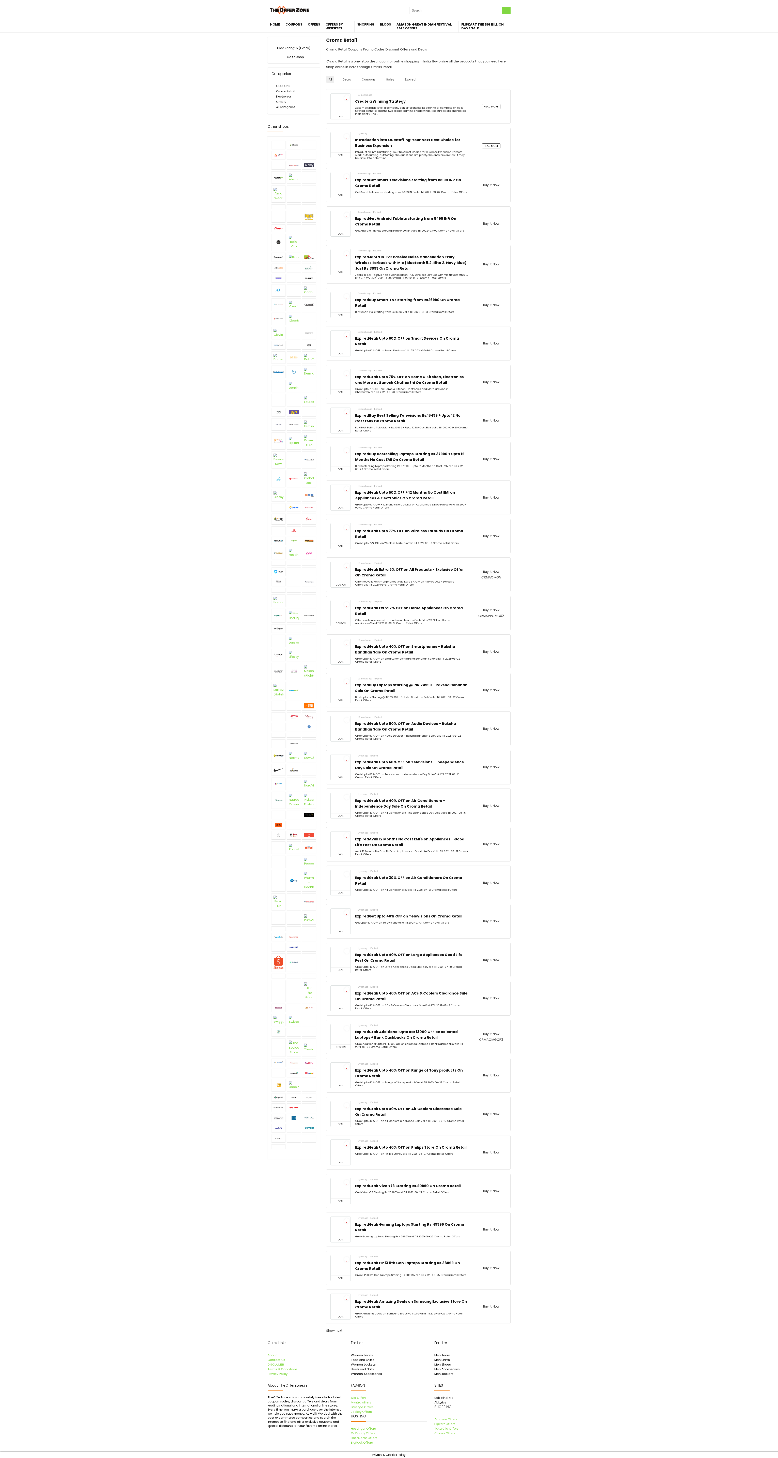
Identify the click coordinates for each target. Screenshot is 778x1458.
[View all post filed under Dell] (294, 372)
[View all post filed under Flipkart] (294, 440)
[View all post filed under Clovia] (278, 333)
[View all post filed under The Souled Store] (294, 1047)
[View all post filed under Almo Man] (309, 177)
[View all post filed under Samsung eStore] (294, 947)
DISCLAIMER (276, 1364)
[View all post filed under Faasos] (294, 412)
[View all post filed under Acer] (309, 145)
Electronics (284, 96)
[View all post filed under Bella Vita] (294, 242)
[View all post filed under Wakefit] (278, 1128)
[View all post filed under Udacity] (294, 1085)
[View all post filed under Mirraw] (309, 716)
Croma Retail (285, 91)
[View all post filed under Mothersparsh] (294, 735)
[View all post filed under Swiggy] (278, 1020)
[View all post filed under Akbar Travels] (294, 165)
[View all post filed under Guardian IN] (309, 507)
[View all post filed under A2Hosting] (294, 145)
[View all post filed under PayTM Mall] (309, 847)
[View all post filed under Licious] (278, 655)
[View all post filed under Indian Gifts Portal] (278, 563)
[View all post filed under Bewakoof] (278, 257)
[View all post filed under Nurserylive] (278, 800)
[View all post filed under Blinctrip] (278, 278)
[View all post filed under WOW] (294, 1128)
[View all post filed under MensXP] (278, 716)
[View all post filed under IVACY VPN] (278, 572)
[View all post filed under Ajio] (278, 165)
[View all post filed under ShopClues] (309, 947)
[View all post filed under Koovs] (309, 615)
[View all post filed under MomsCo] (309, 727)
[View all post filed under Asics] (309, 206)
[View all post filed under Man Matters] (309, 690)
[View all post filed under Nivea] (309, 770)
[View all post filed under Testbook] (294, 1032)
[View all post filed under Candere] (278, 304)
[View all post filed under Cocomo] (294, 333)
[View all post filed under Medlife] (309, 705)
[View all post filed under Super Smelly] (309, 1008)
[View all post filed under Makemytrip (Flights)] (309, 671)
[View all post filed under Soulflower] (278, 991)
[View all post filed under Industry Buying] (294, 563)
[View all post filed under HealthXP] (278, 541)
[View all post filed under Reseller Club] (278, 937)
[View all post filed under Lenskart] (294, 641)
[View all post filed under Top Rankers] (278, 1063)
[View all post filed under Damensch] (278, 357)
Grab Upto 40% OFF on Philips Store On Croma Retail (411, 1147)
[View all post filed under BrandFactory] (294, 290)
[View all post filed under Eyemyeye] (278, 412)
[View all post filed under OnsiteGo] (309, 815)
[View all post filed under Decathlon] (278, 372)
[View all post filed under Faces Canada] (294, 424)
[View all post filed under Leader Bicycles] (309, 628)
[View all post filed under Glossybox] (278, 495)
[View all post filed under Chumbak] (309, 304)
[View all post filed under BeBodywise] (309, 228)
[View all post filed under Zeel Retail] (309, 1138)
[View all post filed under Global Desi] (309, 478)
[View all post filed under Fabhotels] (278, 424)
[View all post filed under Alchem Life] (278, 177)
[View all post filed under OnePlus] (278, 815)
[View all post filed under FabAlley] (309, 412)
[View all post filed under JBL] (309, 572)
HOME (275, 24)
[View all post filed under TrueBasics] (294, 1073)
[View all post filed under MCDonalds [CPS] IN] (294, 705)
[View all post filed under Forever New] (278, 459)
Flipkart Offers (444, 1424)
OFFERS (314, 24)
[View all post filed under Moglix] (294, 727)
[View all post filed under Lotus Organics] (294, 671)
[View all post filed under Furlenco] (309, 459)
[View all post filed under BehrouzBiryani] (278, 242)
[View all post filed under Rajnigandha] (278, 928)
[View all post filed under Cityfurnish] (278, 319)
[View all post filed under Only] (294, 815)
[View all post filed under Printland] (309, 901)
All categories (285, 107)
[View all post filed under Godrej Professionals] (294, 495)
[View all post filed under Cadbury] (309, 290)
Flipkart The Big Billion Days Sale (482, 26)
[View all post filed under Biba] (294, 257)
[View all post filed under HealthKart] (309, 530)
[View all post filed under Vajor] (309, 1097)
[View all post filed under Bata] (278, 228)
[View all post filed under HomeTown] (309, 541)
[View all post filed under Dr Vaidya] (278, 400)
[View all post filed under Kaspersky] (278, 615)
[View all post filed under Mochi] (278, 727)
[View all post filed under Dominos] (294, 386)
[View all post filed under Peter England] (278, 880)
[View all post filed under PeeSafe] (294, 862)
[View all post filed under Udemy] (309, 1085)
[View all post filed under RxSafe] (309, 937)
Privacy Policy (277, 1374)
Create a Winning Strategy (380, 101)
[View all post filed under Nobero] (294, 784)
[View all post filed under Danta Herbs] (294, 357)
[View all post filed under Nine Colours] (294, 770)
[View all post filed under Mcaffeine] (278, 705)
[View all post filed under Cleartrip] (294, 319)
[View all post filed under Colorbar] (309, 333)
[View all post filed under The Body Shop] (309, 1032)
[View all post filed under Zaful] (278, 1138)
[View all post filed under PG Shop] (294, 880)
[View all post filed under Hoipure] (294, 541)
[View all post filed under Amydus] (309, 194)
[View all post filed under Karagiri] (309, 600)
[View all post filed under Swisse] (294, 1020)
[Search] (506, 10)
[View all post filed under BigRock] (278, 268)
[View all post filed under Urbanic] (294, 1097)
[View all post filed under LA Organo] (278, 628)
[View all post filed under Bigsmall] (294, 268)
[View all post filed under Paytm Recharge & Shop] (278, 862)
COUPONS (293, 24)
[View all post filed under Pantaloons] (294, 847)
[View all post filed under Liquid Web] (278, 671)
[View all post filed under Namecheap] (278, 756)
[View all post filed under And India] (278, 206)
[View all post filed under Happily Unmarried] (278, 530)
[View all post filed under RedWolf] (294, 928)
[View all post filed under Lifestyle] (294, 655)
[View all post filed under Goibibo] (309, 495)
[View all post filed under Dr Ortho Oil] (309, 386)
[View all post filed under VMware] (278, 1118)
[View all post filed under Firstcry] (278, 440)
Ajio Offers (359, 1398)
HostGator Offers (364, 1438)
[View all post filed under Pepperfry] (309, 862)
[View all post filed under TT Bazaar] (309, 1073)
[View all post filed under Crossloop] (309, 345)
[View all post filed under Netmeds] (294, 756)
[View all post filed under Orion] (309, 825)
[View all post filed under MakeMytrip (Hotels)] (278, 690)
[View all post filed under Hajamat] (294, 519)
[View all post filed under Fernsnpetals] (309, 424)
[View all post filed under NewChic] (309, 756)
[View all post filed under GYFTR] (278, 519)
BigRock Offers (362, 1442)
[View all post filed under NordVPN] (309, 784)
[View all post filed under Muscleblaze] (309, 735)
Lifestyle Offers (362, 1407)
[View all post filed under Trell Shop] (278, 1073)
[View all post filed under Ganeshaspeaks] (294, 478)
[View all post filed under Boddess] (309, 278)
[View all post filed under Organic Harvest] (294, 825)
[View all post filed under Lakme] (294, 628)
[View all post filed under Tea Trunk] (278, 1032)
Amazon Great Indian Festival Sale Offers (424, 26)
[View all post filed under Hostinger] (294, 553)
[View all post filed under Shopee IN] (278, 962)
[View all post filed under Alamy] (309, 165)
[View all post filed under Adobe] (309, 155)
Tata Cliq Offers (446, 1428)
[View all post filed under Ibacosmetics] (309, 553)
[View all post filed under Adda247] (278, 155)
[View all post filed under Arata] (294, 206)
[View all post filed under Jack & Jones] (294, 572)
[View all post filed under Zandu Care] (294, 1138)
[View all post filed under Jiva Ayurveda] (278, 582)
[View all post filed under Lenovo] (278, 641)
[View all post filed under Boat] (294, 278)
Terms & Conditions (282, 1369)
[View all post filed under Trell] (309, 1063)
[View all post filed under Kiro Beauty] (294, 615)
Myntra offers (361, 1402)
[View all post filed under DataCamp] (309, 357)
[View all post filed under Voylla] (309, 1118)
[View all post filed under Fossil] (294, 459)
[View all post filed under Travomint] (294, 1063)
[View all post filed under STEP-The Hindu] (309, 991)
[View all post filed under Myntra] (278, 743)
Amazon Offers (445, 1419)
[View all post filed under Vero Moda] (278, 1107)
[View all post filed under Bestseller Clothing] (309, 242)
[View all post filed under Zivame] (278, 1146)
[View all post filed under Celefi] (294, 304)
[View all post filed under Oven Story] (294, 835)
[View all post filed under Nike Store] (278, 770)
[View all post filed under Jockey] (294, 582)
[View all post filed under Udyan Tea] (278, 1097)
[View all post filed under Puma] (278, 918)
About (272, 1355)
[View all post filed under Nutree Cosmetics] (294, 800)
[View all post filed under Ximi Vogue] (309, 1128)
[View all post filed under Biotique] (309, 268)
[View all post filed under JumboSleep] (309, 582)
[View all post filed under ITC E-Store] (309, 563)
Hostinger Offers (363, 1428)
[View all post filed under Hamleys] (309, 519)
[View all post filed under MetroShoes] (294, 716)
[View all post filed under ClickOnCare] (309, 319)
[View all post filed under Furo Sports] (278, 478)
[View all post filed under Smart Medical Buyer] (294, 976)
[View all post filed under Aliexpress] (294, 177)
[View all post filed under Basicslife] (309, 216)
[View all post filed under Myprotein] (294, 743)
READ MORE (491, 106)
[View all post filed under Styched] (278, 1008)
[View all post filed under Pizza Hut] (278, 901)
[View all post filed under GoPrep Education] (294, 507)
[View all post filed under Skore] (309, 962)
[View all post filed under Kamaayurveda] (278, 600)
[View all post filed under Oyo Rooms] (309, 835)
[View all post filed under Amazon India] (294, 194)
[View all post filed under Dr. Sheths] (294, 400)
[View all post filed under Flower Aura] (309, 440)
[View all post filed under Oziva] (278, 847)
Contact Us (276, 1360)
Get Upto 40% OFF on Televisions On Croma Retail (408, 916)
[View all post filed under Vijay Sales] (294, 1107)
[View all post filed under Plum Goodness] (294, 901)
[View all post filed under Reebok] (309, 928)
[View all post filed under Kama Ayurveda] (309, 590)
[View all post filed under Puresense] (294, 918)
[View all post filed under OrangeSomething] (278, 825)
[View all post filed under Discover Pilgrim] (278, 386)
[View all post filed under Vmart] (309, 1107)
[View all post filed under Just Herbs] (278, 590)
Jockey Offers (361, 1412)
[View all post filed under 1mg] (278, 145)
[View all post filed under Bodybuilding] (278, 290)
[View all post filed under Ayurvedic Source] (294, 216)
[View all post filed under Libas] (309, 641)
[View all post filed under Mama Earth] (294, 690)
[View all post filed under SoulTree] (294, 991)
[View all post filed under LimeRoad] (309, 655)
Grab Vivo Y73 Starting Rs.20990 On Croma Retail (408, 1185)
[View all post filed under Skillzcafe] (294, 962)
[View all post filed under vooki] (294, 1118)
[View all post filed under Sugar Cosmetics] (294, 1008)
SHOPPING (365, 24)
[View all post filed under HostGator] (278, 553)
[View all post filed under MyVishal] (309, 743)
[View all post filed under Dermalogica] (309, 372)
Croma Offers (444, 1433)
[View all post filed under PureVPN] (309, 918)
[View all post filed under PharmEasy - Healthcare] (309, 880)
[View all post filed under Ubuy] (278, 1085)
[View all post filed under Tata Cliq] (309, 1020)
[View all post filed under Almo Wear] (278, 194)
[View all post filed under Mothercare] (278, 735)
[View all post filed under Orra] (278, 835)
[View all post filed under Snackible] (309, 976)
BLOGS (385, 24)
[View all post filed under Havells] (294, 530)
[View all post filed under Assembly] (278, 216)
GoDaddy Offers (363, 1433)
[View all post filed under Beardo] (294, 228)
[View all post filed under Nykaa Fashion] (309, 800)
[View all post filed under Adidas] (294, 155)
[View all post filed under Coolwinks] (278, 345)
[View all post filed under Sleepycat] (278, 976)
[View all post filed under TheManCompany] (309, 1047)
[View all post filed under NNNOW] (278, 784)
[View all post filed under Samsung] (278, 947)
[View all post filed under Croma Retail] (294, 345)
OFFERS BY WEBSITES (334, 26)
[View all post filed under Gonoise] (278, 507)
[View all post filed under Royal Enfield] (294, 937)
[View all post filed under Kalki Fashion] (294, 590)
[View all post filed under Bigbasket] (309, 257)
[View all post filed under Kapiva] (294, 600)
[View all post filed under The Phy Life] (278, 1047)
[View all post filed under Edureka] (309, 400)
